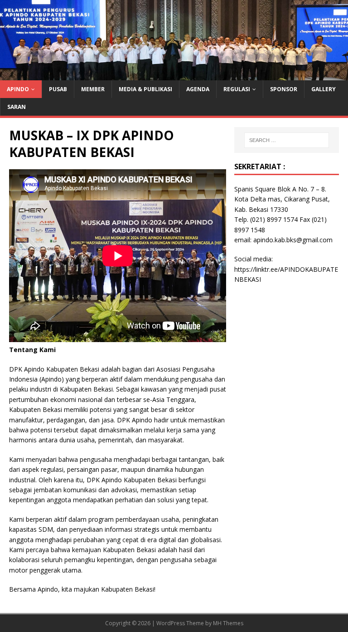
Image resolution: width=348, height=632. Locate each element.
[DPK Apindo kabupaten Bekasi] (174, 74)
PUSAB (58, 89)
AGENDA (197, 89)
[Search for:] (287, 140)
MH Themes (228, 623)
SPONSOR (283, 89)
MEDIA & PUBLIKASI (145, 89)
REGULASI (236, 89)
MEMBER (93, 89)
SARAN (16, 107)
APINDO (18, 89)
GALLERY (323, 89)
